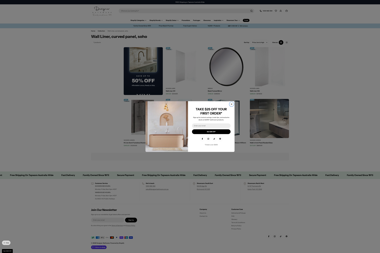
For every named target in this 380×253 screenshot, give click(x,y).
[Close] (232, 104)
